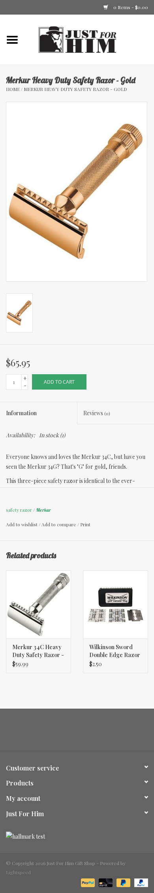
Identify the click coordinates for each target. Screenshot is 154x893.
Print (85, 524)
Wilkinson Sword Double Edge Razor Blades (114, 651)
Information (21, 413)
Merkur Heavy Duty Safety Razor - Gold (75, 89)
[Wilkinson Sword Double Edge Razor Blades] (115, 604)
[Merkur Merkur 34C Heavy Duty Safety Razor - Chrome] (38, 604)
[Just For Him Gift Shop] (89, 39)
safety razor (19, 510)
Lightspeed (18, 872)
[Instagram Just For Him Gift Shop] (84, 732)
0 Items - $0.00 (130, 7)
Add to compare (59, 524)
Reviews (96, 413)
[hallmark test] (77, 836)
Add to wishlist (22, 524)
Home (13, 89)
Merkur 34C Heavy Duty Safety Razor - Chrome (38, 651)
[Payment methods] (87, 882)
